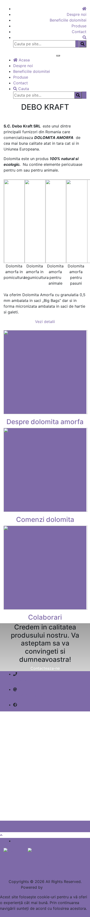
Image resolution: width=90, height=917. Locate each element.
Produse (79, 25)
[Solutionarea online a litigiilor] (39, 850)
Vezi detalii (45, 321)
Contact (79, 31)
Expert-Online (56, 887)
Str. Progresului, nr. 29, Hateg (45, 704)
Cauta (23, 88)
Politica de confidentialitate (45, 866)
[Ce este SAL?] (16, 850)
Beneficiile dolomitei (68, 20)
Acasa (24, 60)
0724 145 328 (26, 679)
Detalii (6, 914)
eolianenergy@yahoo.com (36, 695)
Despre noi (76, 14)
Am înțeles (22, 914)
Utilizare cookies (45, 856)
